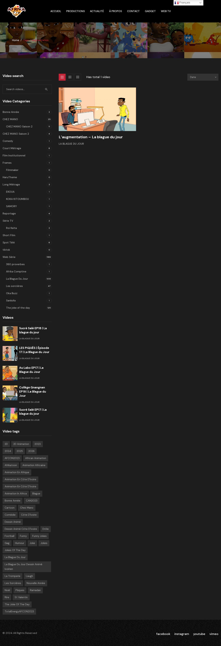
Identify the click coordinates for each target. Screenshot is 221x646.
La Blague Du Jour (71, 144)
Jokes (44, 543)
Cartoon (10, 507)
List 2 (77, 77)
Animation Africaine (33, 465)
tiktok (6, 250)
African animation (35, 458)
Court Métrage (12, 148)
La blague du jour (15, 557)
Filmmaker (12, 170)
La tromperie (12, 576)
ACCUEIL (55, 11)
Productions (75, 11)
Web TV (166, 11)
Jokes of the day (15, 550)
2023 (38, 444)
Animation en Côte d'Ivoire (20, 479)
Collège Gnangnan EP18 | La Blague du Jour (32, 391)
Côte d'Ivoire (29, 515)
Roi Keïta (11, 228)
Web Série (9, 257)
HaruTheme (10, 177)
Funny (23, 536)
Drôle (45, 529)
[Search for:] (27, 89)
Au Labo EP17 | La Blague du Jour (31, 370)
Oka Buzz (11, 293)
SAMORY (11, 206)
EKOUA (10, 192)
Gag (7, 543)
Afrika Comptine (16, 271)
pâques (20, 590)
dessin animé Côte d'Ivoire (21, 529)
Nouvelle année (36, 583)
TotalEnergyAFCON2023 (19, 611)
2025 (20, 451)
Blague (36, 493)
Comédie (10, 515)
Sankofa (11, 300)
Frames (7, 163)
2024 (8, 451)
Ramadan (35, 590)
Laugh (29, 576)
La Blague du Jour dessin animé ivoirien (23, 567)
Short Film (9, 235)
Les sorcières (14, 286)
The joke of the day (18, 308)
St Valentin (21, 597)
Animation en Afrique (17, 472)
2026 (31, 451)
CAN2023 (31, 500)
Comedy (8, 141)
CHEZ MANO (10, 119)
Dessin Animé (13, 522)
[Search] (46, 89)
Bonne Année (11, 112)
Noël (7, 590)
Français (184, 2)
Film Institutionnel (14, 155)
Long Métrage (11, 184)
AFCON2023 (12, 458)
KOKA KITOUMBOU (17, 199)
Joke (32, 543)
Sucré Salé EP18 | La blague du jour (33, 330)
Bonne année (12, 500)
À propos (115, 11)
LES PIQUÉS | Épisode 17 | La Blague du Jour (34, 350)
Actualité (97, 11)
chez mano (26, 507)
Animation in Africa (16, 493)
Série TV (8, 221)
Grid (62, 77)
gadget (150, 11)
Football (9, 536)
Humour (19, 543)
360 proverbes (15, 264)
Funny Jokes (39, 536)
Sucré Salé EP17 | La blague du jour (33, 412)
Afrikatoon (11, 465)
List (69, 77)
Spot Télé (9, 242)
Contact (133, 11)
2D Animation (21, 444)
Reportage (9, 213)
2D (6, 444)
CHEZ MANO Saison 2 (19, 126)
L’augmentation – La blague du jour (91, 136)
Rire (7, 597)
